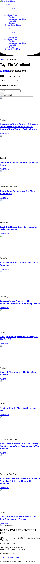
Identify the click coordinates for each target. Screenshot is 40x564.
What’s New (13, 9)
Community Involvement (17, 11)
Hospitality (13, 21)
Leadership (13, 7)
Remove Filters (6, 95)
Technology (13, 23)
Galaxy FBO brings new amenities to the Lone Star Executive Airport (18, 517)
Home (2, 59)
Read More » (4, 133)
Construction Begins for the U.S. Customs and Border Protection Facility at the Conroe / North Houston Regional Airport (19, 126)
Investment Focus (10, 15)
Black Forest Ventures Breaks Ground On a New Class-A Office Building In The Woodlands (20, 481)
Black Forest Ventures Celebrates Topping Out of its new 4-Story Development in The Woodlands (19, 446)
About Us (7, 5)
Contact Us (13, 13)
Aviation (12, 17)
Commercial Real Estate (17, 19)
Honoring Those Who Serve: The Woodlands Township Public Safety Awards (20, 302)
